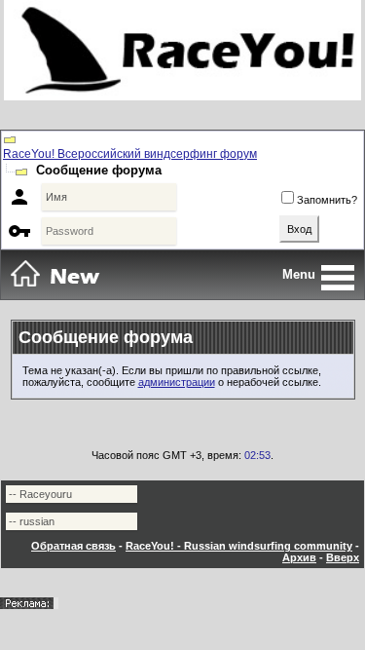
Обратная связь (73, 546)
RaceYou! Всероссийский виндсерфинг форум (130, 154)
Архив (299, 557)
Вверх (342, 557)
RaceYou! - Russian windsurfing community (239, 546)
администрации (176, 382)
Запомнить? (327, 200)
